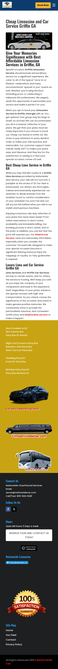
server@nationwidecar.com (21, 492)
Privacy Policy (14, 644)
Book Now (43, 5)
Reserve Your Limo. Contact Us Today (29, 535)
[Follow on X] (14, 509)
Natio (40, 660)
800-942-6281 (24, 496)
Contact (11, 639)
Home (9, 630)
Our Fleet (11, 635)
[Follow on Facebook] (8, 509)
